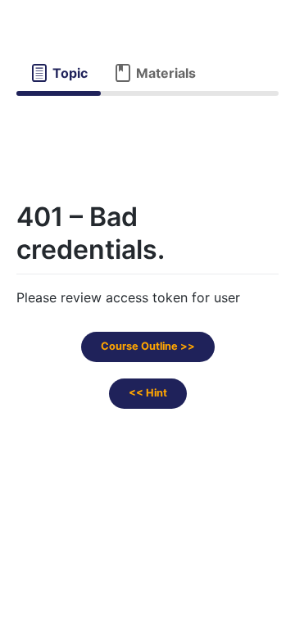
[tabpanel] (147, 130)
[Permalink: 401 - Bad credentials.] (1, 295)
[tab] (58, 73)
